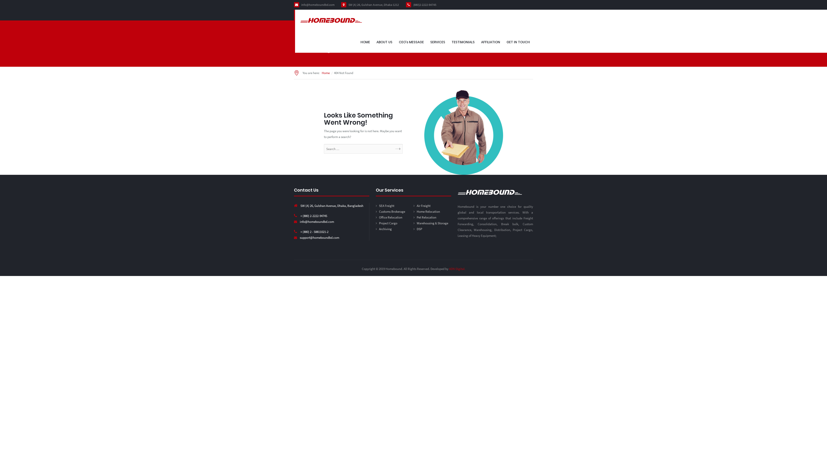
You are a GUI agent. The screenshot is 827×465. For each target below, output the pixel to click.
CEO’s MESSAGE (411, 42)
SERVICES (437, 42)
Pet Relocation (426, 217)
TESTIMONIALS (463, 42)
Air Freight (424, 206)
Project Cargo (388, 223)
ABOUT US (384, 42)
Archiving (385, 229)
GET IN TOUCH (518, 42)
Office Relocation (390, 217)
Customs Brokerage (392, 211)
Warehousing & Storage (432, 223)
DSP (419, 229)
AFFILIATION (490, 42)
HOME (365, 42)
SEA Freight (386, 206)
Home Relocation (428, 211)
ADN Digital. (457, 269)
